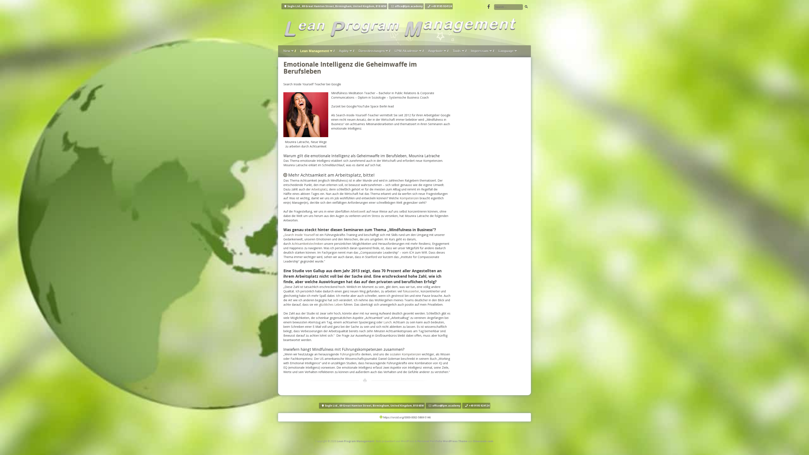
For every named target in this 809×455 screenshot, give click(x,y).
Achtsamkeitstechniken (307, 244)
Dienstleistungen (372, 51)
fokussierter (411, 291)
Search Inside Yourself (300, 235)
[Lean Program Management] (399, 41)
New (286, 51)
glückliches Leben (331, 304)
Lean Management (314, 51)
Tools (457, 51)
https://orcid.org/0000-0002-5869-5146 (406, 417)
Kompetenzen (409, 198)
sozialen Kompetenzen (405, 354)
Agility (344, 51)
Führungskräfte (350, 354)
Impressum (480, 51)
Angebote (435, 51)
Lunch (387, 322)
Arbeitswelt (358, 211)
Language (506, 51)
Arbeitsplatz (319, 189)
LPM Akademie (406, 51)
